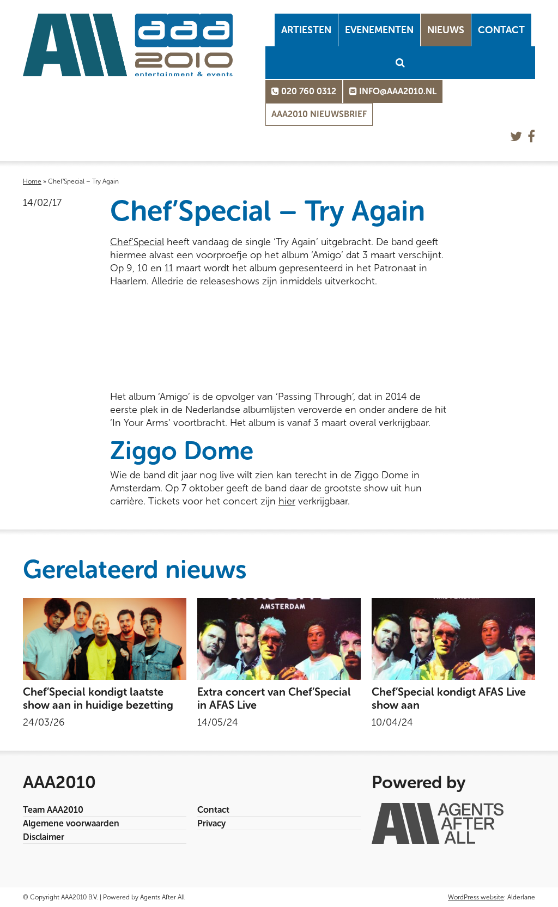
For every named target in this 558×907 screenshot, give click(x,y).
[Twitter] (516, 136)
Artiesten (306, 30)
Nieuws (445, 30)
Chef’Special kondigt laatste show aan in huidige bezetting (98, 698)
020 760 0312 (307, 91)
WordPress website (476, 897)
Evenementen (379, 30)
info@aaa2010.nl (396, 91)
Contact (501, 30)
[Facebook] (531, 136)
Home (32, 181)
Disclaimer (43, 837)
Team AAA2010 (53, 810)
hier (286, 501)
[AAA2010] (128, 45)
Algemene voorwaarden (71, 823)
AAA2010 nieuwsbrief (319, 114)
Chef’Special (137, 242)
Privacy (211, 823)
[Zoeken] (400, 62)
